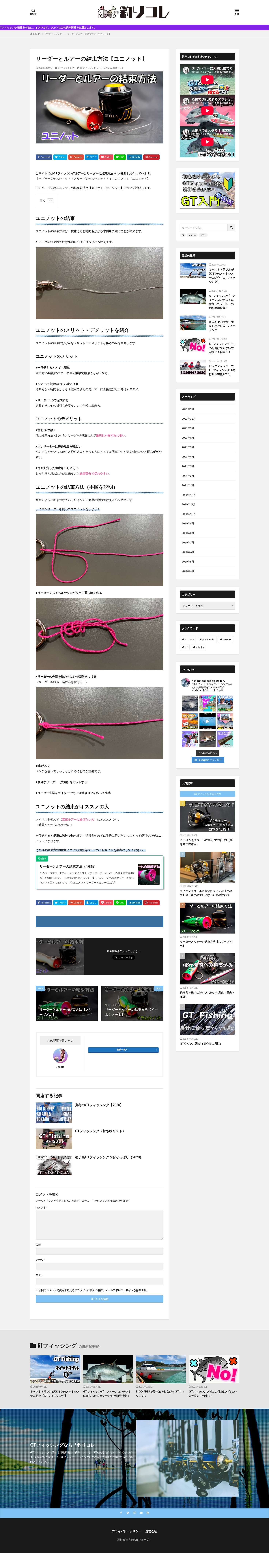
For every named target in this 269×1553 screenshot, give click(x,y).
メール (40, 1259)
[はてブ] (91, 157)
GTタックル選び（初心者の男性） (201, 1043)
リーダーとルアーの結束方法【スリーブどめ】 (206, 943)
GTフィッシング (54, 34)
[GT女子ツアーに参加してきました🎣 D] (190, 739)
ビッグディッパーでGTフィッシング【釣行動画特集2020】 (222, 370)
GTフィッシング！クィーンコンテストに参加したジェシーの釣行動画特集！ (222, 302)
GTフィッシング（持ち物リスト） (100, 1131)
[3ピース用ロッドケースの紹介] (207, 739)
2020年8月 (188, 532)
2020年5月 (188, 561)
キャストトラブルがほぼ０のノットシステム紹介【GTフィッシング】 (222, 275)
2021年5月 (188, 447)
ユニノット (118, 68)
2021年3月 (188, 466)
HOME (36, 34)
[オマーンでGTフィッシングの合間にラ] (207, 703)
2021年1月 (188, 485)
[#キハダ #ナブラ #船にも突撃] (207, 721)
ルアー (203, 235)
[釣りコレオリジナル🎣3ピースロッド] (225, 739)
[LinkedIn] (134, 157)
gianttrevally (208, 639)
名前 (39, 1244)
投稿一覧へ (122, 1049)
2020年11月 (189, 504)
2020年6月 (188, 552)
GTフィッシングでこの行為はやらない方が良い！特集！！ (222, 348)
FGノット (189, 639)
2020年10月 (189, 513)
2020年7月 (188, 542)
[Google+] (76, 157)
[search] (231, 227)
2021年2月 (188, 475)
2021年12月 (189, 418)
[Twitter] (60, 157)
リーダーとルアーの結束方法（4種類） (68, 866)
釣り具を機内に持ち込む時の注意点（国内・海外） (207, 994)
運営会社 (151, 1531)
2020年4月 (188, 571)
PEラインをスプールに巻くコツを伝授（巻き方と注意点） (206, 842)
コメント (41, 1207)
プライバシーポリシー (126, 1531)
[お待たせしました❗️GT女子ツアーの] (225, 721)
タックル (192, 235)
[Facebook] (44, 157)
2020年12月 (189, 494)
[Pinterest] (151, 157)
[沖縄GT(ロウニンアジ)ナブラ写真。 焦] (190, 703)
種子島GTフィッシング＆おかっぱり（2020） (109, 1157)
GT (183, 235)
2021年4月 (188, 456)
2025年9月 (188, 409)
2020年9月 (188, 523)
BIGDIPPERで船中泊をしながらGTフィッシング (222, 326)
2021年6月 (188, 437)
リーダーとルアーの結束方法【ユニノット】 (89, 34)
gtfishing (200, 647)
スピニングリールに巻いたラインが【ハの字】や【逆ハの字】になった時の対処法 (206, 893)
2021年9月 (188, 428)
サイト (39, 1275)
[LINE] (120, 157)
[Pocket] (106, 157)
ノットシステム (104, 68)
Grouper (227, 639)
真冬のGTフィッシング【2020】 (99, 1105)
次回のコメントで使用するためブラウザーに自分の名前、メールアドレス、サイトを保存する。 (94, 1290)
